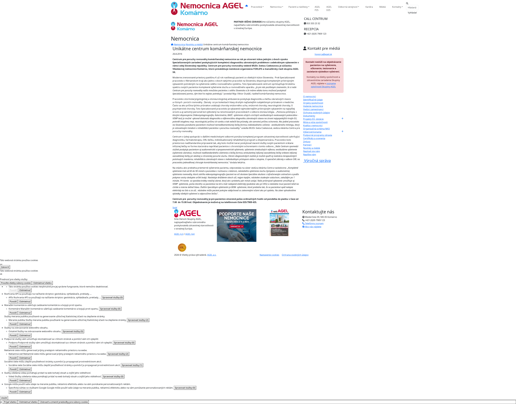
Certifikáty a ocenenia (314, 138)
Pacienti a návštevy (298, 6)
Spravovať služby (112, 297)
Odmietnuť (25, 290)
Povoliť (13, 290)
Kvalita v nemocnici (312, 125)
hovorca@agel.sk (323, 54)
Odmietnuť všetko (42, 282)
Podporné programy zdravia (317, 135)
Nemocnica (276, 6)
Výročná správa (317, 160)
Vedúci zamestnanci (313, 109)
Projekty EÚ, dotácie (313, 119)
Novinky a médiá (194, 44)
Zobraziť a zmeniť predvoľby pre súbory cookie (64, 402)
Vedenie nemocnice (313, 106)
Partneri (307, 144)
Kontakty (396, 6)
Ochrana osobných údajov (316, 112)
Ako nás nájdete (312, 226)
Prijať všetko (10, 402)
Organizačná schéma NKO (316, 128)
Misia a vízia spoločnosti (315, 122)
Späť (175, 207)
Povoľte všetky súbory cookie (16, 282)
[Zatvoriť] (1, 264)
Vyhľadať (412, 12)
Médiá (382, 6)
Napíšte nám (309, 154)
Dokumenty (309, 115)
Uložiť (4, 397)
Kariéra (369, 6)
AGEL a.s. (211, 254)
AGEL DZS (329, 8)
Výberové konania (312, 131)
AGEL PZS (317, 8)
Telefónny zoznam (314, 223)
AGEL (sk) (190, 234)
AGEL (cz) (178, 234)
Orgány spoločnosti (313, 102)
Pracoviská (256, 6)
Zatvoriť (5, 267)
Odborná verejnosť (347, 6)
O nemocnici (309, 96)
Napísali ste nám (311, 151)
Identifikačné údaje (313, 99)
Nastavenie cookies (269, 254)
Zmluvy (306, 141)
